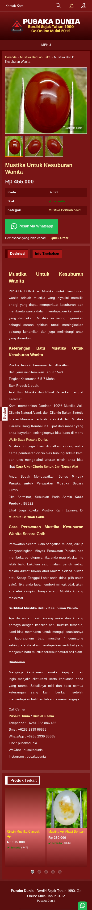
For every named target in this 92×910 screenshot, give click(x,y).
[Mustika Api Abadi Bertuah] (66, 808)
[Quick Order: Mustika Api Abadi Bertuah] (84, 824)
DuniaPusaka (43, 716)
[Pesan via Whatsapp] (71, 6)
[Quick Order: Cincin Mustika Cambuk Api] (42, 824)
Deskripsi (17, 253)
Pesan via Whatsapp (35, 226)
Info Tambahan (47, 253)
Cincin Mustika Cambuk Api (23, 834)
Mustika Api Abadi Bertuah (66, 831)
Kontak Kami (14, 6)
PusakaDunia (19, 716)
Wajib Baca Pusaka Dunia (28, 439)
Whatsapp (35, 862)
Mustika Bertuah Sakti (65, 210)
